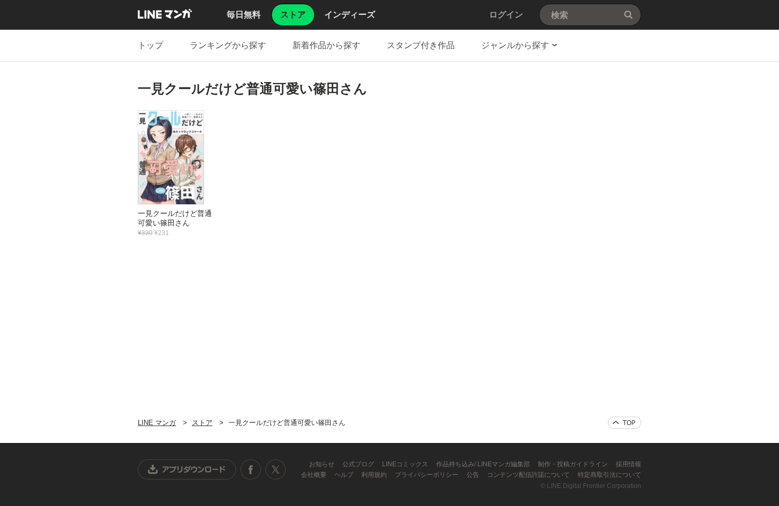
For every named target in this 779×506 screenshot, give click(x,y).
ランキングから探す (228, 45)
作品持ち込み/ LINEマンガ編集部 (484, 464)
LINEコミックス (406, 464)
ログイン (506, 14)
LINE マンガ (165, 13)
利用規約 (374, 474)
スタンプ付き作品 (421, 45)
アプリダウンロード (187, 469)
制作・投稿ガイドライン (573, 464)
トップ (150, 45)
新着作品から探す (326, 45)
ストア (202, 423)
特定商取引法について (609, 474)
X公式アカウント (275, 469)
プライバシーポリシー (427, 474)
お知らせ (322, 464)
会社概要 (314, 474)
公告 (473, 474)
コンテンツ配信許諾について (529, 474)
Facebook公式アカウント (250, 469)
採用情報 (628, 464)
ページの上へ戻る (624, 423)
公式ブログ (359, 464)
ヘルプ (344, 474)
